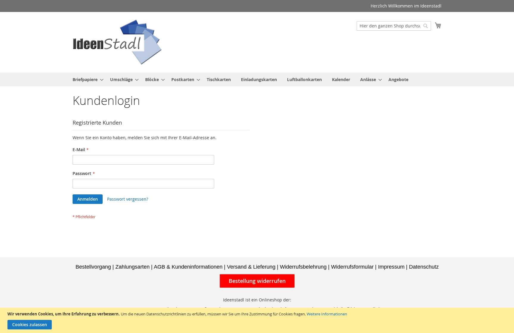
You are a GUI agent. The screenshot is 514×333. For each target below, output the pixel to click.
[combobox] (394, 26)
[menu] (257, 79)
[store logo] (117, 42)
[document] (257, 320)
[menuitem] (86, 79)
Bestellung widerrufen (257, 280)
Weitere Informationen (327, 314)
